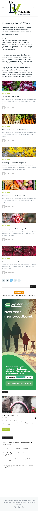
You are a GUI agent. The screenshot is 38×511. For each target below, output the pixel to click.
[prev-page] (3, 280)
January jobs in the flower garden (14, 163)
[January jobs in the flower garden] (19, 152)
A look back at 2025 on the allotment (15, 130)
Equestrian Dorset (6, 412)
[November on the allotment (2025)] (19, 185)
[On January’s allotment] (19, 86)
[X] (22, 507)
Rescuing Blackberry (10, 415)
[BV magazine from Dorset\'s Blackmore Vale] (19, 8)
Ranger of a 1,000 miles (21, 449)
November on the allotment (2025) (14, 196)
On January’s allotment (10, 97)
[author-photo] (4, 107)
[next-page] (19, 280)
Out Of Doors (6, 93)
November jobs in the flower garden (15, 262)
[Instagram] (15, 507)
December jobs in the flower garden (14, 229)
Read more (6, 429)
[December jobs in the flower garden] (19, 218)
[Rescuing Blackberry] (19, 404)
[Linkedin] (19, 507)
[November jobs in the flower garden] (19, 251)
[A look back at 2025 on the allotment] (19, 119)
